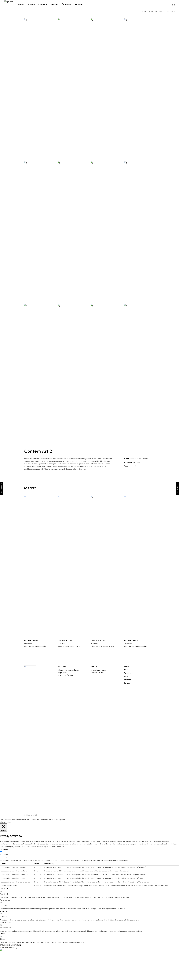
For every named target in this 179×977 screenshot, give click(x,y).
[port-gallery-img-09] (73, 231)
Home (126, 666)
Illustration (136, 462)
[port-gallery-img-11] (139, 231)
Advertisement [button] (5, 923)
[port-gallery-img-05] (73, 88)
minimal (132, 466)
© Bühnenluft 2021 (30, 815)
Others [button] (2, 934)
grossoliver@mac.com (99, 670)
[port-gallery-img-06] (106, 88)
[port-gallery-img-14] (106, 374)
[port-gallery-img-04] (39, 88)
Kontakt (127, 683)
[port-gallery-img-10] (106, 231)
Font (60, 644)
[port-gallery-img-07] (139, 88)
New (63, 644)
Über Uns (127, 680)
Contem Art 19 (98, 640)
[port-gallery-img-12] (39, 374)
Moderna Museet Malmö (138, 646)
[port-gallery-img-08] (39, 231)
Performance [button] (5, 900)
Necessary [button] (4, 849)
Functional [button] (4, 889)
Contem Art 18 (65, 640)
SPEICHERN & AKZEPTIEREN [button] (10, 945)
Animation (128, 644)
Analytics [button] (3, 911)
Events (126, 670)
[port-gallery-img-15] (139, 374)
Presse (126, 676)
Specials (127, 673)
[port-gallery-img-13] (73, 374)
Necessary (4, 854)
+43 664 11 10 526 (97, 673)
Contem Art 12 (131, 640)
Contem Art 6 (31, 640)
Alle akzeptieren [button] (6, 822)
